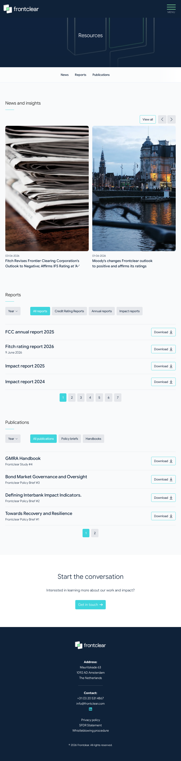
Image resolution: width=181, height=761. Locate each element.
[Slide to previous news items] (162, 119)
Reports (80, 75)
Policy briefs (69, 439)
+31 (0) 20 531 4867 (90, 698)
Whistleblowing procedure (90, 730)
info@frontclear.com (90, 704)
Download (161, 332)
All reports (40, 311)
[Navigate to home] (90, 645)
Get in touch (88, 604)
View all (148, 119)
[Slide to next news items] (171, 119)
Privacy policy (90, 720)
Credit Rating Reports (69, 311)
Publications (101, 75)
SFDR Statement (90, 725)
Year (11, 311)
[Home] (21, 8)
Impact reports (129, 311)
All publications (43, 439)
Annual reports (102, 311)
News (65, 75)
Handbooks (93, 439)
